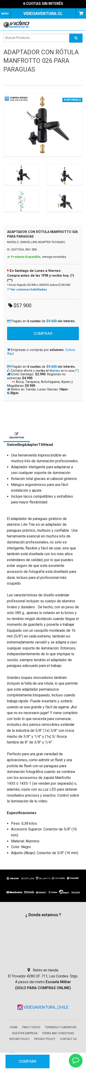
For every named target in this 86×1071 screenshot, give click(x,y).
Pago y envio (31, 1027)
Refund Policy (19, 1039)
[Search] (76, 38)
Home (14, 1027)
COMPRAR (27, 1061)
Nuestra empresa (24, 1033)
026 (34, 249)
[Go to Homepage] (17, 24)
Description (16, 437)
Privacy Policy (44, 1039)
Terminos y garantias (60, 1027)
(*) (77, 371)
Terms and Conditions (58, 1033)
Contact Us (68, 1039)
